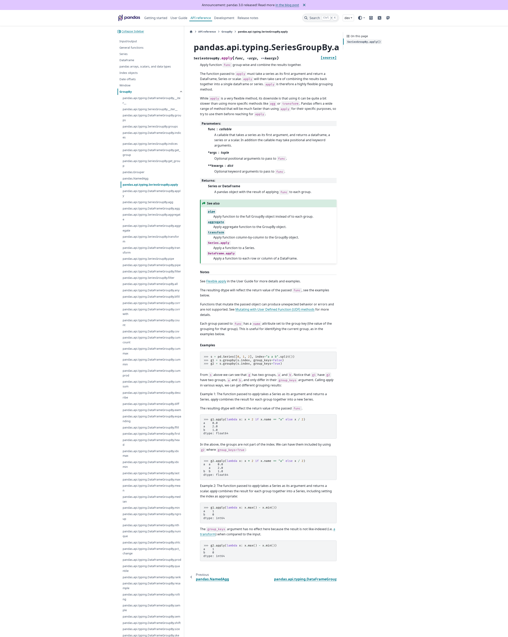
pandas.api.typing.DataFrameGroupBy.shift (152, 623)
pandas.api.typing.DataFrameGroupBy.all (150, 284)
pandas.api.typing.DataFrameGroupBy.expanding (152, 419)
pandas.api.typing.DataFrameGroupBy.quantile (151, 568)
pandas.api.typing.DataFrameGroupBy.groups (152, 118)
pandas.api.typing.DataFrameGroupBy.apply (152, 193)
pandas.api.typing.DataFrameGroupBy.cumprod (151, 373)
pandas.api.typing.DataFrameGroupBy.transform (151, 250)
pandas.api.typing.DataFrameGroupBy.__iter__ (151, 100)
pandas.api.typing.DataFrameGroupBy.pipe (152, 265)
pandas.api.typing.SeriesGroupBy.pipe (148, 259)
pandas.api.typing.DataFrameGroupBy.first (151, 434)
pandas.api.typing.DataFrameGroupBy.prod (152, 560)
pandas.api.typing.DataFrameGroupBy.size (151, 629)
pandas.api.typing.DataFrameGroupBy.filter (152, 271)
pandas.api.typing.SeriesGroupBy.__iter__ (150, 109)
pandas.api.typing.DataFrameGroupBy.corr (151, 303)
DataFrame (126, 60)
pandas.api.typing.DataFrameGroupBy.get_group (151, 152)
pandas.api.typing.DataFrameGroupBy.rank (152, 577)
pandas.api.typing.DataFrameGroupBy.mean (151, 488)
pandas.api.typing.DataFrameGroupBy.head (151, 442)
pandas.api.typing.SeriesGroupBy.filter (148, 278)
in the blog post (287, 5)
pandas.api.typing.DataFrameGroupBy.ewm (152, 410)
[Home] (191, 32)
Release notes (248, 18)
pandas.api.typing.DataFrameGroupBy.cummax (151, 351)
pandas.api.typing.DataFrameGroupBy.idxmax (151, 453)
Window (124, 85)
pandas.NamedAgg (135, 178)
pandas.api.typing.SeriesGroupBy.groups (150, 126)
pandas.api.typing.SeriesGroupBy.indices (150, 144)
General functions (131, 47)
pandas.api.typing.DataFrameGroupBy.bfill (151, 297)
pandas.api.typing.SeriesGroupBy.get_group (151, 163)
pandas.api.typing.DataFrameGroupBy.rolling (151, 597)
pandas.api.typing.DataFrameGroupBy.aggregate (152, 228)
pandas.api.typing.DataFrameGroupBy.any (151, 290)
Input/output (128, 41)
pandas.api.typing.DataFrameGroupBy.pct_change (151, 551)
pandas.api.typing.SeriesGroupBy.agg (148, 202)
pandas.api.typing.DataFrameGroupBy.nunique (152, 534)
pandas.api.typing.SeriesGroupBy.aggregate (151, 217)
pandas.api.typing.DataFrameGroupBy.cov (151, 331)
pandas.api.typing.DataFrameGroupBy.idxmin (151, 464)
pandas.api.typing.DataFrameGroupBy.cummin (151, 362)
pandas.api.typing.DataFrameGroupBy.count (151, 322)
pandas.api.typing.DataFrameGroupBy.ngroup (152, 516)
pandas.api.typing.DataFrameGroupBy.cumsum (151, 384)
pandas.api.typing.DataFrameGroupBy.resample (151, 586)
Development (224, 18)
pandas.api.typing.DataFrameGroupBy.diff (151, 404)
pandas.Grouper (133, 172)
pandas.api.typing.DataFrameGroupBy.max (151, 479)
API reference (200, 18)
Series (123, 54)
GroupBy (125, 92)
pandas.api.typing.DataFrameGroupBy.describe (152, 395)
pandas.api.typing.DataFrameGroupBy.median (152, 499)
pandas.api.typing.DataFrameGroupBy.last (151, 473)
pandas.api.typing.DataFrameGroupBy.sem (151, 616)
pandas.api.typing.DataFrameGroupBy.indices (152, 135)
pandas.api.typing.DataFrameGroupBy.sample (151, 608)
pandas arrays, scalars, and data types (145, 67)
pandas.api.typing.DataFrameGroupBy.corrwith (151, 311)
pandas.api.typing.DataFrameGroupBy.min (151, 508)
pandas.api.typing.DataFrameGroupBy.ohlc (151, 542)
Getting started (155, 18)
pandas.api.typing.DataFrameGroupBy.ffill (151, 427)
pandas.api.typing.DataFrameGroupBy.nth (151, 525)
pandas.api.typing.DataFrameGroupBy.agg (151, 208)
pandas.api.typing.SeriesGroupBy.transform (151, 239)
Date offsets (127, 79)
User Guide (178, 18)
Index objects (128, 73)
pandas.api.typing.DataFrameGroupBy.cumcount (151, 340)
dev (347, 18)
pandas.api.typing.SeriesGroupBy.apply (150, 185)
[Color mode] (361, 17)
